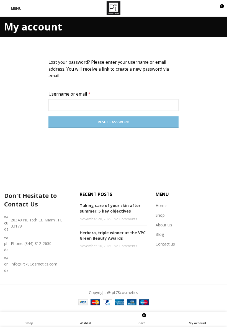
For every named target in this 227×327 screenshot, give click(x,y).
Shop (160, 215)
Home (161, 205)
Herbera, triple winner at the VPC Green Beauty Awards (113, 235)
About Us (164, 225)
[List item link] (37, 243)
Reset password (113, 121)
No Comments (125, 219)
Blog (160, 234)
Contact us (165, 244)
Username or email (78, 94)
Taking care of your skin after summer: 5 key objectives (110, 208)
